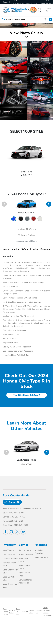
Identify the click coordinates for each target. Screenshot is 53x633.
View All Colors (27, 229)
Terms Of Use (18, 611)
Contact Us (14, 502)
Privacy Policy (12, 611)
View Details (26, 464)
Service (23, 545)
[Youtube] (23, 532)
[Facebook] (5, 532)
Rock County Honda (5, 611)
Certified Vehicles (10, 558)
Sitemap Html (32, 611)
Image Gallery (27, 235)
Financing (40, 545)
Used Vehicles (9, 554)
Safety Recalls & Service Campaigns (47, 612)
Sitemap (25, 611)
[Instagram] (11, 532)
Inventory (9, 545)
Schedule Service (26, 554)
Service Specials (26, 550)
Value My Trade (41, 557)
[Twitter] (17, 532)
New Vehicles (9, 550)
